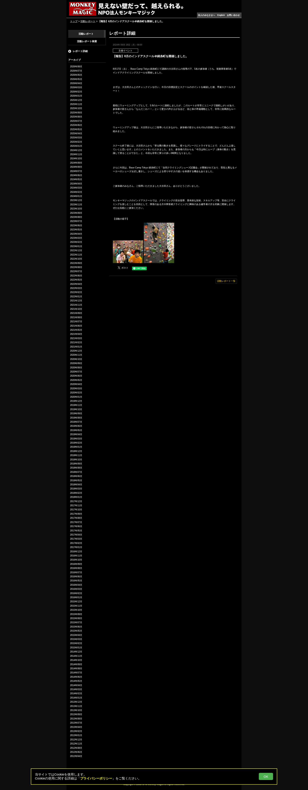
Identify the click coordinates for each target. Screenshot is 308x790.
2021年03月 (76, 338)
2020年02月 (76, 392)
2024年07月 (76, 171)
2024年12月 (76, 150)
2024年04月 (76, 183)
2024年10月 (76, 158)
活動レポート (87, 21)
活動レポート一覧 (226, 281)
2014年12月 (76, 651)
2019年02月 (76, 442)
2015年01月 (76, 647)
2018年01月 (76, 497)
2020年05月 (76, 380)
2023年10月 (76, 208)
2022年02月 (76, 292)
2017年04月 (76, 534)
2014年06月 (76, 677)
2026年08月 (76, 66)
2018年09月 (76, 463)
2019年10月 (76, 409)
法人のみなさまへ (206, 15)
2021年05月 (76, 330)
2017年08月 (76, 518)
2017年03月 (76, 539)
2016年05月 (76, 580)
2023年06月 (76, 225)
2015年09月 (76, 614)
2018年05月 (76, 480)
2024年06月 (76, 175)
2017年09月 (76, 513)
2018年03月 (76, 488)
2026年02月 (76, 91)
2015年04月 (76, 635)
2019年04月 (76, 434)
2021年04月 (76, 334)
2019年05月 (76, 430)
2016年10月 (76, 559)
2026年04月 (76, 83)
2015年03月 (76, 639)
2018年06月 (76, 476)
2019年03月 (76, 438)
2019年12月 (76, 401)
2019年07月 (76, 422)
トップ (74, 21)
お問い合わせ (233, 15)
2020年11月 (76, 355)
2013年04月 (76, 727)
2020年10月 (76, 359)
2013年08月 (76, 718)
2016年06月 (76, 576)
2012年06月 (76, 752)
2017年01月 (76, 547)
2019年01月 (76, 447)
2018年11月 (76, 455)
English (221, 15)
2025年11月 (76, 104)
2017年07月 (76, 522)
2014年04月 (76, 685)
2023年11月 (76, 204)
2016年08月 (76, 568)
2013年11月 (76, 706)
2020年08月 (76, 367)
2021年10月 (76, 309)
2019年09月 (76, 413)
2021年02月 (76, 342)
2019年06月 (76, 426)
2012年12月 (76, 739)
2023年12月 (76, 200)
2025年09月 (76, 112)
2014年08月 (76, 668)
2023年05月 (76, 229)
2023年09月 (76, 213)
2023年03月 (76, 238)
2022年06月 (76, 275)
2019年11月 (76, 405)
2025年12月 (76, 100)
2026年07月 (76, 70)
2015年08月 (76, 618)
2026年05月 (76, 79)
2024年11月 (76, 154)
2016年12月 (76, 551)
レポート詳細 (80, 51)
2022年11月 (76, 254)
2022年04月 (76, 284)
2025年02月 (76, 142)
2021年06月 (76, 325)
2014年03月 (76, 689)
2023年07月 (76, 221)
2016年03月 (76, 589)
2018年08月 (76, 467)
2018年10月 (76, 459)
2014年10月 (76, 660)
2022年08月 (76, 267)
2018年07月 (76, 472)
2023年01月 (76, 246)
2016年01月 (76, 597)
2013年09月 (76, 714)
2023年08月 (76, 217)
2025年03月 (76, 137)
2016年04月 (76, 585)
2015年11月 (76, 605)
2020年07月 (76, 371)
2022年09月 (76, 263)
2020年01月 (76, 397)
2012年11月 (76, 743)
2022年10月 (76, 259)
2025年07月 (76, 121)
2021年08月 (76, 317)
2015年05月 (76, 630)
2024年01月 (76, 196)
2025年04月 (76, 133)
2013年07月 (76, 722)
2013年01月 (76, 735)
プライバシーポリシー (96, 778)
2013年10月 (76, 710)
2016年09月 (76, 564)
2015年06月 (76, 626)
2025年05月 (76, 129)
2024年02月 (76, 192)
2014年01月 (76, 697)
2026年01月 (76, 95)
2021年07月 (76, 321)
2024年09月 (76, 162)
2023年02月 (76, 242)
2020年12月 (76, 350)
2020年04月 (76, 384)
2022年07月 (76, 271)
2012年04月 (76, 756)
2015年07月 (76, 622)
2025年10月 (76, 108)
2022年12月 (76, 250)
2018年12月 (76, 451)
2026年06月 (76, 75)
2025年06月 (76, 125)
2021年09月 (76, 313)
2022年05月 (76, 279)
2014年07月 (76, 672)
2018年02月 (76, 493)
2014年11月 (76, 656)
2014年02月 (76, 693)
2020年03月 (76, 388)
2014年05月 (76, 681)
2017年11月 (76, 505)
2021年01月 (76, 346)
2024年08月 (76, 167)
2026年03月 (76, 87)
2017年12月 (76, 501)
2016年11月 (76, 555)
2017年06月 (76, 526)
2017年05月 (76, 530)
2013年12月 (76, 702)
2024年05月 (76, 179)
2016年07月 (76, 572)
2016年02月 (76, 593)
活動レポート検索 (87, 41)
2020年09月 (76, 363)
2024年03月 (76, 187)
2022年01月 (76, 296)
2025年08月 (76, 116)
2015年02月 (76, 643)
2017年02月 (76, 543)
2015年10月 (76, 610)
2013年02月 (76, 731)
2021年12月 (76, 300)
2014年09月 (76, 664)
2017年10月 (76, 509)
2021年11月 (76, 305)
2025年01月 (76, 146)
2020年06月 (76, 375)
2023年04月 (76, 233)
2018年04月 (76, 484)
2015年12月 (76, 601)
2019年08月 (76, 417)
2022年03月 (76, 288)
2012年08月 (76, 748)
